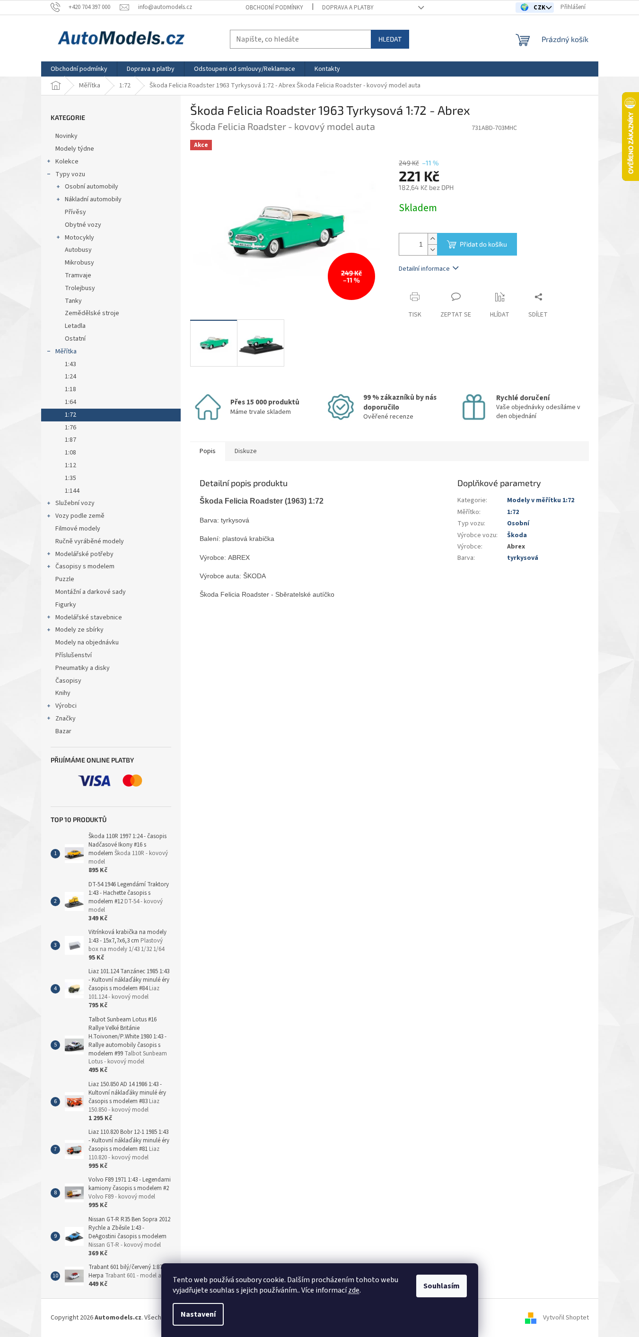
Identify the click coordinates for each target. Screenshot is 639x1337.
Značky (65, 718)
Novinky (66, 136)
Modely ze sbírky (79, 629)
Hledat (390, 39)
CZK (540, 7)
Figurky (65, 604)
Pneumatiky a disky (82, 668)
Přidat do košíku (483, 244)
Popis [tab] (208, 451)
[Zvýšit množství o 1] (432, 238)
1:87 (70, 440)
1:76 (70, 427)
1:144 (72, 491)
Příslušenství (73, 655)
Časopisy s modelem (84, 566)
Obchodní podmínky (274, 7)
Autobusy (78, 250)
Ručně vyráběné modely (89, 541)
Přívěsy (75, 212)
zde (353, 1290)
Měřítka (66, 351)
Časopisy (68, 681)
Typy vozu (70, 174)
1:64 (70, 402)
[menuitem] (79, 69)
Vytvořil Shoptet (566, 1317)
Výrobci (66, 706)
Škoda (517, 535)
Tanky (73, 301)
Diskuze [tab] (246, 451)
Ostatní (75, 338)
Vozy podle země (80, 516)
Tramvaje (78, 275)
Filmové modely (77, 528)
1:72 (70, 415)
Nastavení (198, 1314)
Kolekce (67, 161)
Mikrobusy (79, 262)
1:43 (70, 364)
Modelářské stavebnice (88, 617)
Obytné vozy (83, 225)
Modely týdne (74, 149)
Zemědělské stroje (92, 313)
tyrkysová (522, 558)
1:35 (70, 478)
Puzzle (64, 579)
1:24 (70, 376)
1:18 (70, 389)
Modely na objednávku (87, 642)
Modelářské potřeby (84, 554)
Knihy (62, 693)
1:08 (70, 452)
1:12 (70, 465)
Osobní (518, 523)
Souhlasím (441, 1286)
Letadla (75, 326)
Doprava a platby (348, 7)
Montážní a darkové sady (90, 592)
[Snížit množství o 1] (432, 249)
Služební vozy (75, 503)
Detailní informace (424, 269)
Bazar (63, 731)
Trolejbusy (80, 288)
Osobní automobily (91, 186)
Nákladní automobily (93, 199)
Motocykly (79, 237)
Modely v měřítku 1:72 (540, 500)
